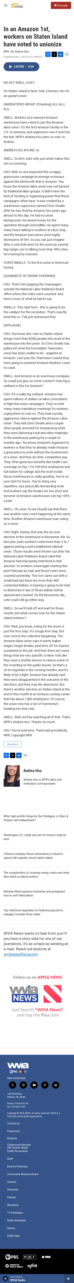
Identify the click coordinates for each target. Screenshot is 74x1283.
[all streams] (69, 1278)
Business (12, 744)
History (11, 1228)
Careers (11, 1182)
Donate (62, 5)
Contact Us (13, 1123)
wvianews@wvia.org (21, 954)
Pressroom (13, 1131)
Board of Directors (17, 1166)
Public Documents (17, 1151)
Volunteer (12, 1189)
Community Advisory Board (22, 1174)
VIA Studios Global (17, 1147)
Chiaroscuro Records (19, 1145)
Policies (11, 1197)
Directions (12, 1205)
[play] (5, 1278)
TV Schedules (15, 1212)
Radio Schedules (16, 1220)
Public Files (13, 1236)
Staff (10, 1158)
